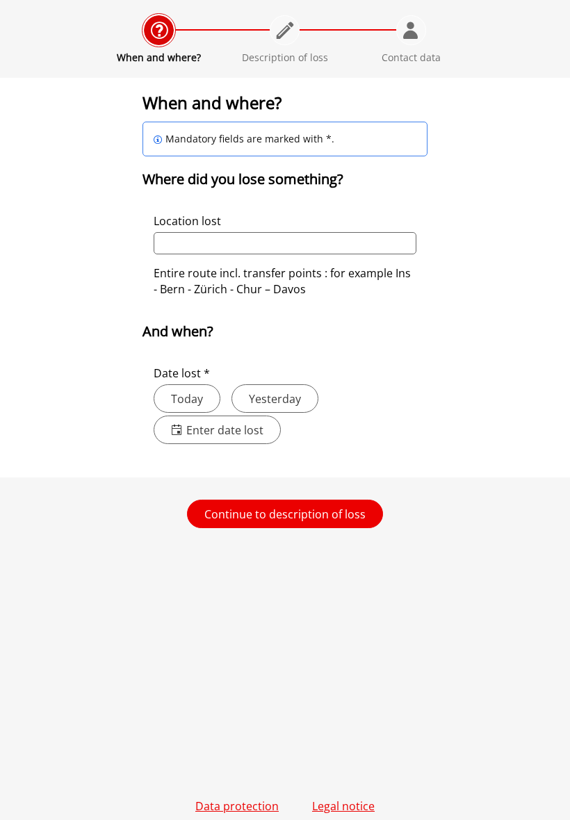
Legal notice (343, 806)
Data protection (237, 806)
